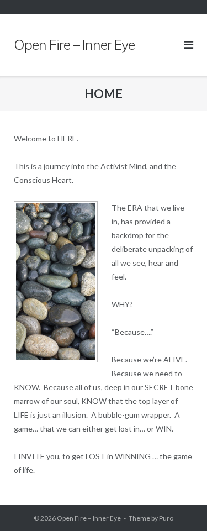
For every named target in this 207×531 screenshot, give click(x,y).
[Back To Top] (179, 504)
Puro (166, 518)
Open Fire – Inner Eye (89, 518)
